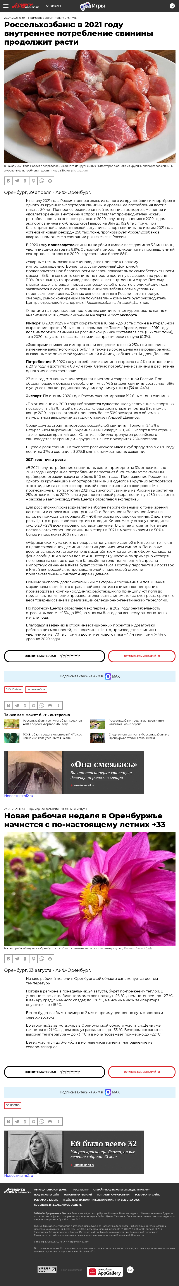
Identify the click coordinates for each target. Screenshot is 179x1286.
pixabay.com (79, 170)
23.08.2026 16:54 (14, 809)
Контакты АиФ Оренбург (113, 1194)
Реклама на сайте (147, 1194)
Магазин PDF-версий (78, 1194)
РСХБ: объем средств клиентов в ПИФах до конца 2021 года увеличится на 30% (52, 736)
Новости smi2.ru (18, 796)
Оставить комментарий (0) (142, 656)
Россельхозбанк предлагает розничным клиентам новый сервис (136, 722)
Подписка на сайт (46, 1194)
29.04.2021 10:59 (14, 17)
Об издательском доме (50, 1189)
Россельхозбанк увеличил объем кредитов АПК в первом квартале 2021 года (52, 722)
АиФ (149, 948)
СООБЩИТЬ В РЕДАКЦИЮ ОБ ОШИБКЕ (58, 1205)
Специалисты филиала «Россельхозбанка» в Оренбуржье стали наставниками (139, 736)
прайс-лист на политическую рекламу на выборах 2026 (101, 1200)
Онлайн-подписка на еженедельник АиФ (121, 1189)
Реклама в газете (46, 1200)
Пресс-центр (80, 1189)
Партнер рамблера (71, 1270)
